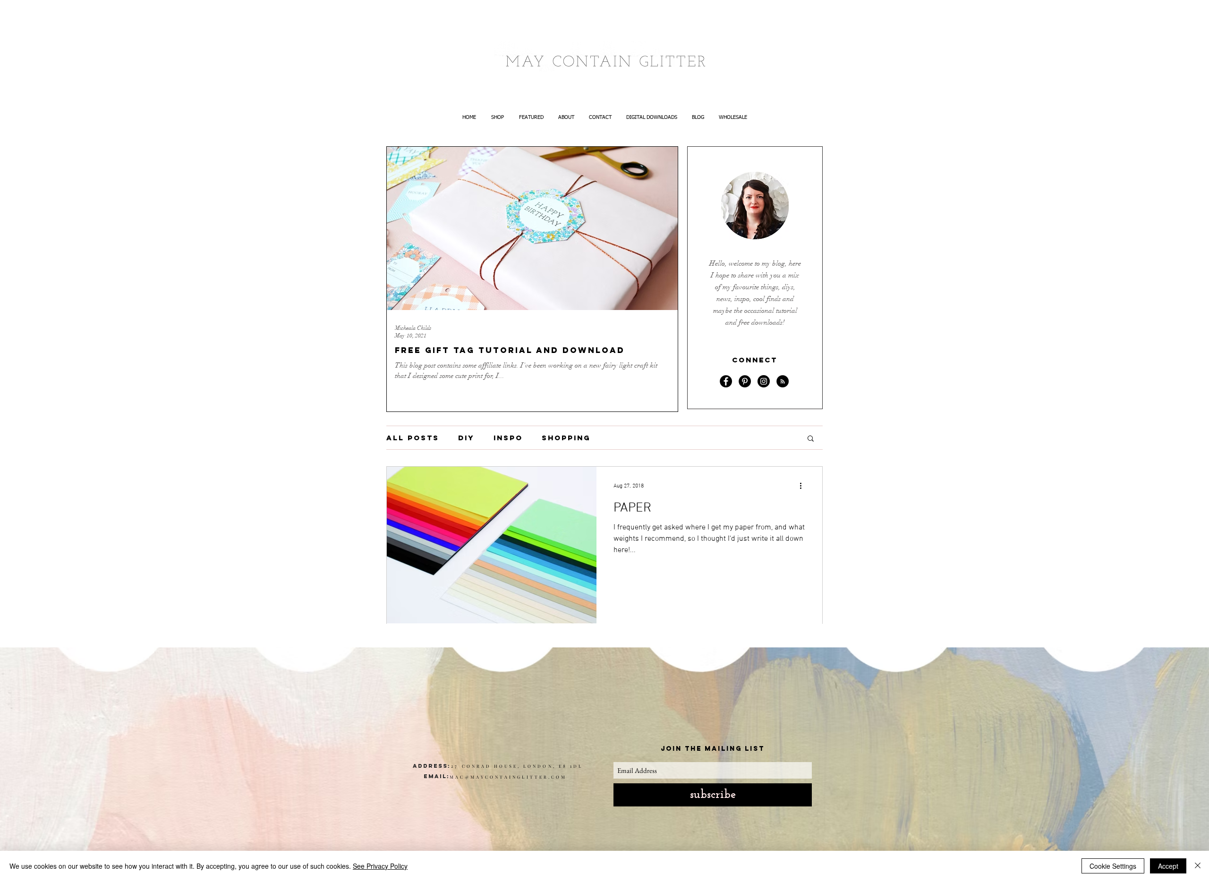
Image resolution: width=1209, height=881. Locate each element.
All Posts (412, 438)
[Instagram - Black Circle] (764, 381)
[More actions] (803, 486)
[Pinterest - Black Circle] (745, 381)
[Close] (1197, 865)
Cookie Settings (1113, 866)
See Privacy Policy (380, 866)
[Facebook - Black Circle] (726, 381)
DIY (466, 438)
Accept (1168, 866)
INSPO (508, 438)
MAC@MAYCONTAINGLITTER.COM (508, 777)
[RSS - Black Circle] (782, 381)
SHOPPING (566, 438)
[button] (810, 439)
